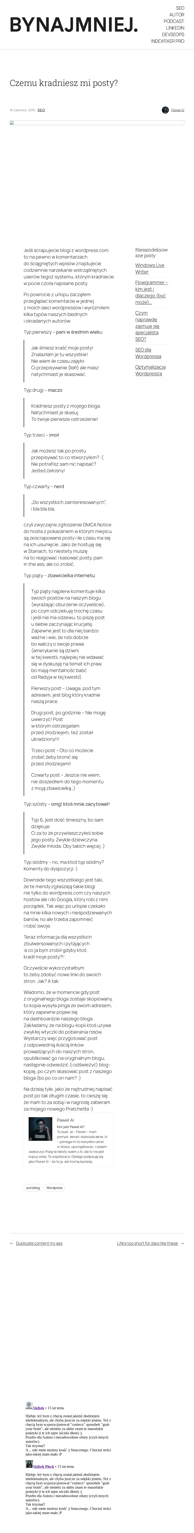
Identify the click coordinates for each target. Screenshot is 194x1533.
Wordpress (54, 1187)
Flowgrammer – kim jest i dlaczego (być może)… (151, 292)
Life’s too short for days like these (147, 1243)
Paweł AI (177, 110)
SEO (41, 110)
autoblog (33, 1187)
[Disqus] (69, 1326)
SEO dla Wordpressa (148, 352)
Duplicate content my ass (39, 1243)
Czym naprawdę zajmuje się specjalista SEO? (147, 326)
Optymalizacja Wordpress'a (150, 370)
